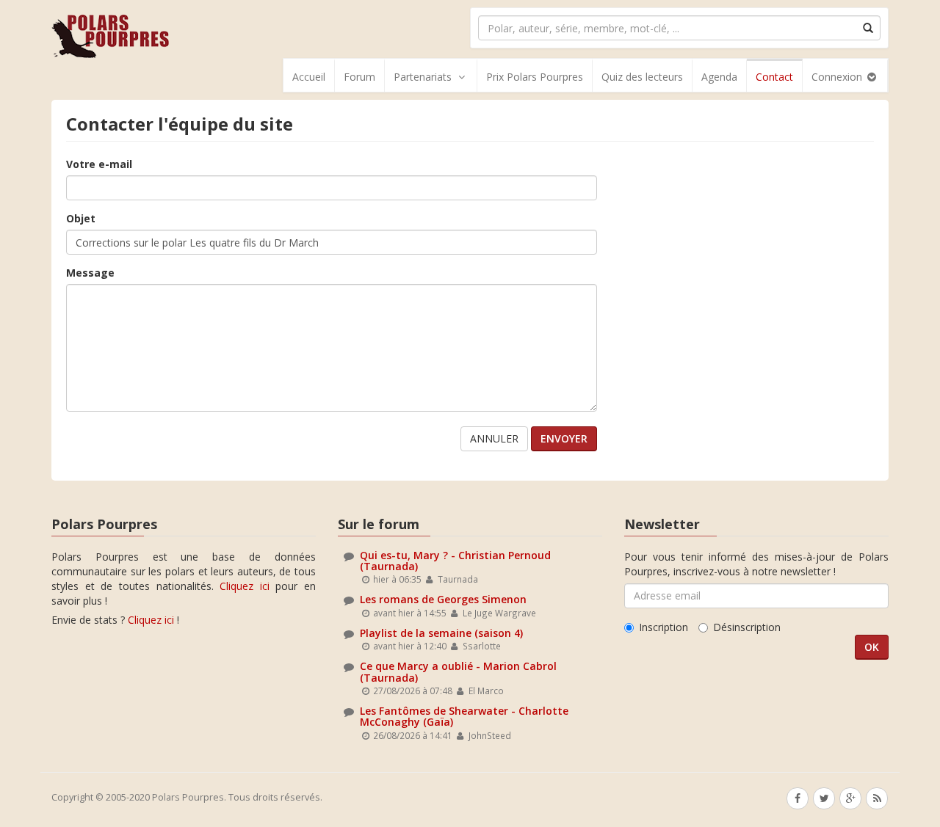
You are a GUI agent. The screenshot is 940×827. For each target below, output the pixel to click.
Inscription (663, 627)
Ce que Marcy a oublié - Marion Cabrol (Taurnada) (458, 671)
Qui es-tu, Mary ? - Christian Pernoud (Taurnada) (455, 560)
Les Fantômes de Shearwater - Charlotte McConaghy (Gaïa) (464, 716)
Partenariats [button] (423, 77)
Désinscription (747, 627)
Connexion (838, 77)
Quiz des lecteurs (642, 77)
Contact (774, 77)
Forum (359, 77)
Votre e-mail (99, 164)
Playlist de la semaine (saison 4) (441, 633)
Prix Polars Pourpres (534, 77)
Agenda (719, 77)
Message (90, 273)
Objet (80, 218)
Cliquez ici (245, 586)
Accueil (308, 77)
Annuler (494, 438)
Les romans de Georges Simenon (443, 599)
